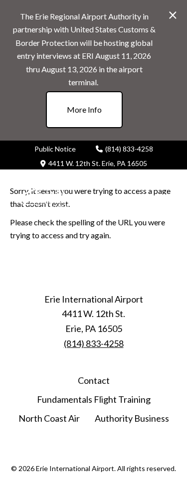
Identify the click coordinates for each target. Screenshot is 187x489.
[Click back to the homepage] (52, 195)
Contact (94, 380)
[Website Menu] (169, 195)
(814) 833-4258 (129, 149)
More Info (84, 109)
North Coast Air (49, 418)
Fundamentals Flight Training (94, 399)
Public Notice (55, 149)
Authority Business (132, 418)
